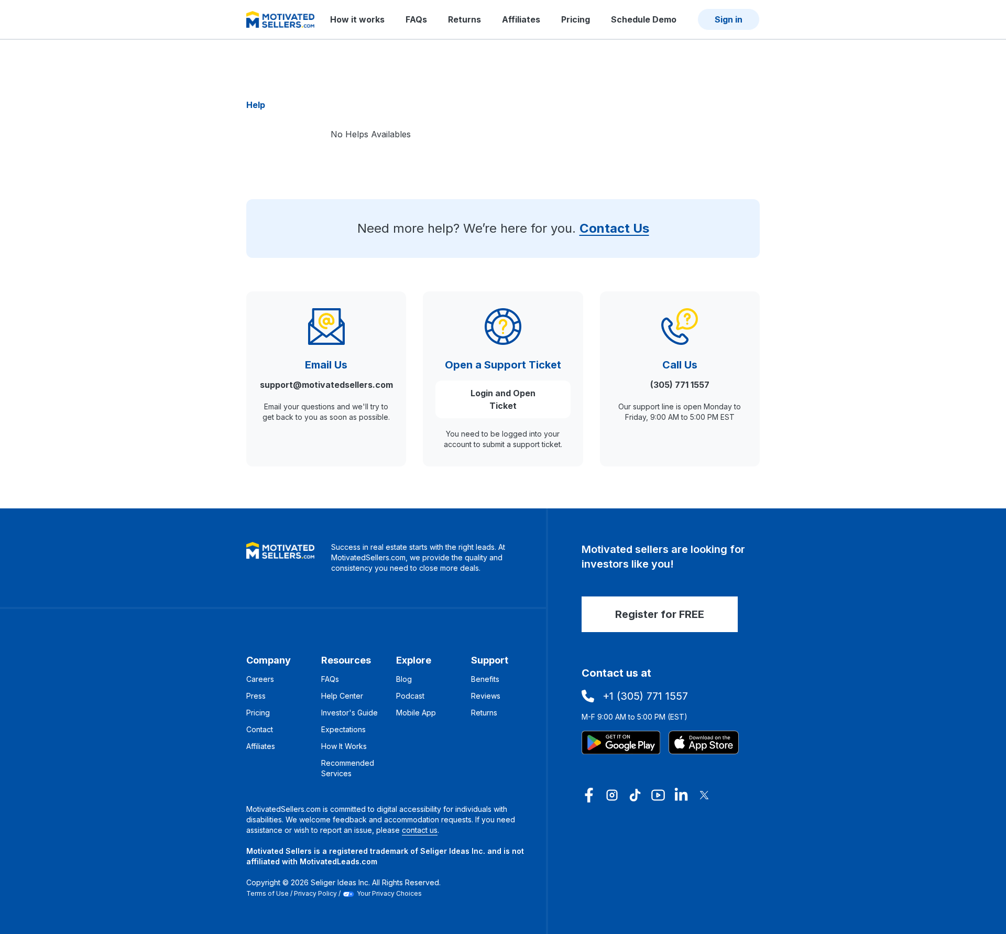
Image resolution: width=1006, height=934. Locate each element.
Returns (464, 19)
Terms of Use (267, 893)
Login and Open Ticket (503, 399)
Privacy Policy (315, 893)
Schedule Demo (643, 19)
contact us (420, 830)
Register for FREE (659, 614)
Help (255, 105)
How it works (357, 19)
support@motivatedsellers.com (326, 384)
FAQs (416, 19)
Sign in (728, 19)
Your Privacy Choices (389, 893)
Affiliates (521, 19)
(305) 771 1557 (679, 384)
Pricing (575, 19)
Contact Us (614, 228)
